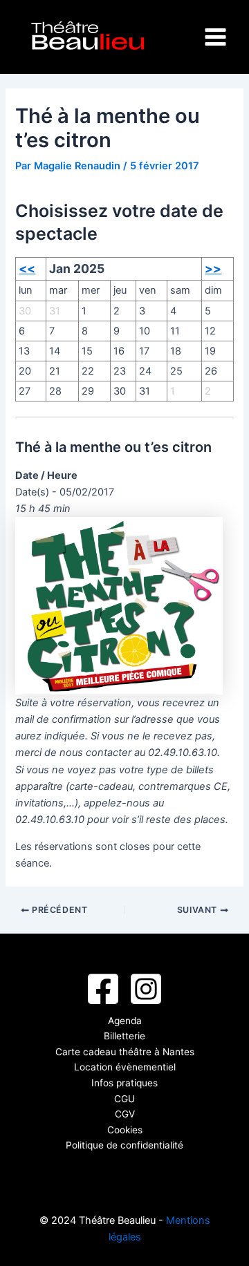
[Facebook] (103, 989)
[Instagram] (146, 989)
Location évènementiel (125, 1067)
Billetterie (124, 1035)
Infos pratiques (124, 1082)
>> (213, 268)
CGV (125, 1113)
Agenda (125, 1020)
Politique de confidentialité (124, 1145)
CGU (124, 1098)
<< (27, 268)
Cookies (124, 1129)
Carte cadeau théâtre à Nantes (124, 1051)
